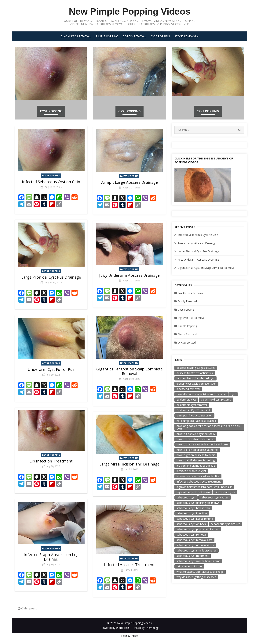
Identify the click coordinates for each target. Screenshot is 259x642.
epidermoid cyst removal (192, 405)
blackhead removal (188, 389)
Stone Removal (185, 36)
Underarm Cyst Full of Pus (51, 369)
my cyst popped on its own (193, 492)
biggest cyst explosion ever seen (196, 383)
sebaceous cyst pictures (225, 524)
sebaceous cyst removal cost (194, 540)
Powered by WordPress (115, 628)
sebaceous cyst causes (214, 497)
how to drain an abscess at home (197, 449)
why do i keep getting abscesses (196, 577)
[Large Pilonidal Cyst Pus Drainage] (51, 245)
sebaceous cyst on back (191, 524)
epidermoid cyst (186, 399)
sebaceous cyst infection (192, 513)
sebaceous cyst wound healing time (198, 561)
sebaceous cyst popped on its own (198, 529)
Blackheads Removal (76, 36)
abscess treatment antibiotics (195, 373)
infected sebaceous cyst (191, 471)
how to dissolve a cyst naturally (196, 434)
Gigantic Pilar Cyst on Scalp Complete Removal (129, 371)
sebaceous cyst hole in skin (193, 508)
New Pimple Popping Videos (129, 11)
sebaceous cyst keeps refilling (195, 518)
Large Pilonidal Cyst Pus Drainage (51, 277)
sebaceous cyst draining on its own (198, 503)
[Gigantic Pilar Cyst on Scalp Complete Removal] (129, 337)
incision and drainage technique (196, 465)
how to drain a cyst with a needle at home (202, 444)
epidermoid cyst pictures (216, 399)
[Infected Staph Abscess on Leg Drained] (51, 523)
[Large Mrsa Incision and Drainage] (129, 434)
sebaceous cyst (186, 497)
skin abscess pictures (189, 566)
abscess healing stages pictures (196, 367)
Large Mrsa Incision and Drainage (129, 464)
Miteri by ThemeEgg (146, 628)
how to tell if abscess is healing (196, 460)
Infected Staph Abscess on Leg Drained (51, 557)
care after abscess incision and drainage (201, 394)
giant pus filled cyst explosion (194, 415)
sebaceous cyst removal (191, 534)
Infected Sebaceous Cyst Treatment (199, 481)
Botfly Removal (134, 36)
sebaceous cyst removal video (195, 545)
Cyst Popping (160, 36)
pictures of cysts (225, 492)
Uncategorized (187, 342)
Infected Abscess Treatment (129, 564)
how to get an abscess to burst (196, 455)
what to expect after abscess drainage (200, 571)
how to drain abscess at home (195, 439)
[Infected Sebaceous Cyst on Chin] (51, 150)
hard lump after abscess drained (196, 421)
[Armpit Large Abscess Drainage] (129, 150)
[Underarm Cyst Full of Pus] (51, 338)
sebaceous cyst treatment (193, 556)
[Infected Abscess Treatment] (129, 529)
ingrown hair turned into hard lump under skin (204, 487)
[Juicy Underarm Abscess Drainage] (129, 244)
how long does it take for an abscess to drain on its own (208, 427)
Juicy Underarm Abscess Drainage (129, 275)
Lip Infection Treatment (51, 461)
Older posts (29, 608)
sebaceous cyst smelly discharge (197, 550)
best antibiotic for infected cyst (195, 378)
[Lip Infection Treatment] (51, 430)
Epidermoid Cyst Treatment (193, 410)
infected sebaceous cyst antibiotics (198, 476)
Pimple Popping (107, 36)
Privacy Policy (129, 635)
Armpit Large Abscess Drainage (129, 182)
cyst (233, 394)
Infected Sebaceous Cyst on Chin (51, 181)
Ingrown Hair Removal (191, 317)
